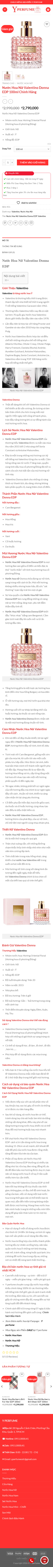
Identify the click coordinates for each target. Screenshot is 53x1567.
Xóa (49, 144)
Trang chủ (8, 83)
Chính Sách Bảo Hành (13, 1518)
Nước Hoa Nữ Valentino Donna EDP (21, 216)
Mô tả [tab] (5, 240)
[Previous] (7, 45)
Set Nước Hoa (9, 1501)
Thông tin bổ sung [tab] (12, 246)
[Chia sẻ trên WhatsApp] (5, 222)
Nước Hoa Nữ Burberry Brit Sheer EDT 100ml (39, 1400)
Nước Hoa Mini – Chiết (14, 1506)
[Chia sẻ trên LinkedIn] (31, 222)
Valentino (16, 211)
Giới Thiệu (22, 1558)
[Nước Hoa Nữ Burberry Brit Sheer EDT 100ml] (39, 1382)
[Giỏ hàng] (48, 9)
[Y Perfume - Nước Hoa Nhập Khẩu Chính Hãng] (26, 9)
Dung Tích (6, 149)
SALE (29, 1330)
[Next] (46, 45)
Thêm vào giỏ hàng (32, 162)
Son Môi (6, 1512)
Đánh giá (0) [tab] (8, 252)
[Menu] (5, 9)
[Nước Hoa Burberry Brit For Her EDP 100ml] (13, 1382)
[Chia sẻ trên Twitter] (15, 222)
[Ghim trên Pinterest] (26, 222)
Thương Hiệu (9, 1478)
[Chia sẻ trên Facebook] (10, 222)
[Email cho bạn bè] (20, 222)
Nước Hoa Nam (13, 1335)
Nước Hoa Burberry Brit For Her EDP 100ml (13, 1400)
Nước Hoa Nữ (25, 83)
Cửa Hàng (7, 1484)
